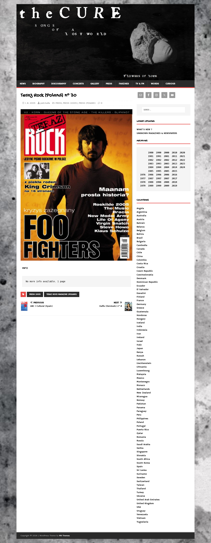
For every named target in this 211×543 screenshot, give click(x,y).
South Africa (143, 459)
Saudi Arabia (143, 444)
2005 (166, 171)
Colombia (142, 259)
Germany (141, 304)
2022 (182, 160)
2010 (174, 152)
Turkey (140, 492)
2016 (174, 174)
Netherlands (143, 389)
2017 (174, 178)
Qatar (140, 433)
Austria (140, 219)
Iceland (141, 322)
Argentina (142, 212)
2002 (166, 160)
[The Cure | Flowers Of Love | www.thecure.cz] (105, 78)
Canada (141, 248)
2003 (166, 163)
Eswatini (141, 293)
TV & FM (140, 83)
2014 (174, 167)
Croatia (140, 267)
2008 (166, 182)
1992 (158, 160)
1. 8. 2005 (30, 103)
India (139, 326)
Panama (141, 407)
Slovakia (141, 455)
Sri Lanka (142, 470)
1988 (150, 182)
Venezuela (142, 514)
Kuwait (140, 355)
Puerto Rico (143, 429)
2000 (166, 152)
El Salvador (143, 289)
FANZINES (124, 83)
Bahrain (141, 223)
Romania (141, 437)
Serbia (140, 448)
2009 (166, 185)
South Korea (143, 462)
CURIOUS (170, 83)
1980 (150, 152)
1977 (142, 178)
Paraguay (141, 411)
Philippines (142, 418)
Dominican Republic (147, 282)
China (140, 256)
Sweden (141, 477)
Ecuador (141, 285)
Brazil (140, 237)
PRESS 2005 (35, 294)
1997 (158, 178)
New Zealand (144, 392)
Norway (141, 400)
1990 (158, 152)
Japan (140, 348)
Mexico (140, 378)
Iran (139, 333)
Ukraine (141, 496)
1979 (142, 185)
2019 (174, 185)
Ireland (140, 337)
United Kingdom (145, 503)
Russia (140, 440)
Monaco (141, 385)
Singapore (142, 451)
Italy (139, 344)
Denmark (141, 278)
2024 (182, 167)
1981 (150, 156)
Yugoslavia (142, 521)
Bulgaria (141, 241)
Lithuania (142, 366)
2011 (174, 156)
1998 (158, 182)
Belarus (141, 226)
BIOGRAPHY (38, 83)
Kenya (140, 352)
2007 (166, 178)
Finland (140, 296)
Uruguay (141, 510)
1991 (158, 156)
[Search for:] (163, 110)
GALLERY (94, 83)
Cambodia (142, 245)
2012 (174, 160)
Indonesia (142, 330)
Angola (140, 208)
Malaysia (141, 374)
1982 (150, 160)
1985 (150, 171)
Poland (140, 422)
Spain (140, 466)
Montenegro (143, 381)
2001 (166, 156)
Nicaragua (142, 396)
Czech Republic (145, 271)
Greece (140, 307)
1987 (150, 178)
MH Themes (64, 535)
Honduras (142, 315)
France (140, 300)
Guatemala (142, 311)
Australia (141, 215)
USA (139, 507)
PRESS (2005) (70, 103)
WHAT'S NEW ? (144, 129)
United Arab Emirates (148, 499)
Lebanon (141, 359)
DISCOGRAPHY (58, 83)
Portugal (141, 426)
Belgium (141, 230)
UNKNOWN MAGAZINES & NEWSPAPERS (157, 133)
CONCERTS (78, 83)
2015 (174, 171)
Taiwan (140, 485)
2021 (182, 156)
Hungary (141, 318)
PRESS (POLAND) (87, 103)
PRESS (109, 83)
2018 (174, 182)
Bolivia (140, 234)
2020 (182, 152)
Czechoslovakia (145, 274)
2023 (182, 163)
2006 (166, 174)
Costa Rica (142, 263)
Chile (139, 252)
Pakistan (141, 403)
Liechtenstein (144, 363)
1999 (158, 185)
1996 (158, 174)
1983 (150, 163)
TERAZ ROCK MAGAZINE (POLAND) (61, 294)
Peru (139, 414)
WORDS (155, 83)
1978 (142, 182)
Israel (140, 341)
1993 (158, 163)
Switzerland (143, 481)
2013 (174, 163)
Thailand (141, 488)
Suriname (142, 473)
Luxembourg (143, 370)
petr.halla (45, 103)
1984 (150, 167)
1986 (150, 174)
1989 (150, 185)
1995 (158, 171)
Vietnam (141, 518)
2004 (166, 167)
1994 (158, 167)
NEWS (23, 83)
